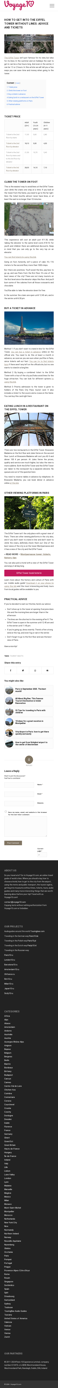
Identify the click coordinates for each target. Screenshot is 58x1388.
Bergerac (8, 1056)
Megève (7, 1193)
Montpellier (9, 1211)
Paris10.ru (8, 955)
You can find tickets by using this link (20, 257)
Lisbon (7, 1171)
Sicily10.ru (8, 993)
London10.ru (9, 960)
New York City (10, 1222)
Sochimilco (9, 1285)
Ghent (7, 1137)
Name (40, 784)
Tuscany (8, 1315)
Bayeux (7, 1049)
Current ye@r (40, 850)
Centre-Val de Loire (13, 1086)
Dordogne (8, 1115)
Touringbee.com (37, 931)
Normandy (8, 1230)
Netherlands (9, 1219)
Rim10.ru (8, 979)
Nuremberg (9, 1244)
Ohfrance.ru (9, 974)
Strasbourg (9, 1296)
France (7, 1130)
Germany (8, 1134)
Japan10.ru (9, 988)
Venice (7, 1329)
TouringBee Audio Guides (15, 1311)
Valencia (8, 1322)
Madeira (7, 1185)
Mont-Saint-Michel (12, 1208)
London (7, 1178)
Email (39, 794)
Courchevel (9, 1104)
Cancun (7, 1078)
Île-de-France (10, 1156)
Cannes (7, 1082)
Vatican (7, 1326)
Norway (7, 1237)
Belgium (7, 1053)
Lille (6, 1167)
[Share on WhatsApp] (35, 670)
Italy (6, 1163)
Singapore (8, 1281)
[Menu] (50, 5)
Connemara (9, 1097)
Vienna (7, 1333)
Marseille (8, 1189)
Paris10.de (33, 936)
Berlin (6, 1060)
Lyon (6, 1182)
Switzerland (9, 1300)
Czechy (7, 1112)
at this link (14, 483)
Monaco (8, 1204)
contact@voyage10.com (15, 902)
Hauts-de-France (12, 1149)
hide (17, 83)
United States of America (15, 1318)
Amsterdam (9, 1027)
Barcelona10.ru (10, 965)
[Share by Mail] (47, 670)
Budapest (8, 1075)
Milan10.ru (8, 984)
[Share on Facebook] (10, 670)
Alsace (7, 1023)
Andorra (7, 1031)
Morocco (8, 1215)
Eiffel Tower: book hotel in (29, 573)
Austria (7, 1038)
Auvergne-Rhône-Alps (14, 1042)
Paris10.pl (32, 941)
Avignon (7, 1045)
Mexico (7, 1197)
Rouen (7, 1278)
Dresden (8, 1119)
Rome (7, 1274)
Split (6, 1292)
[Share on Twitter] (23, 670)
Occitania (8, 1252)
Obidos (7, 1248)
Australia (8, 1034)
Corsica (7, 1101)
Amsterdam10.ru (11, 969)
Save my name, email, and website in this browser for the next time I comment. (27, 813)
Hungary (8, 1152)
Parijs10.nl (32, 945)
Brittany (7, 1071)
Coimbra (8, 1093)
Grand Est (8, 1141)
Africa (7, 1016)
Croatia (7, 1108)
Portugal (8, 1263)
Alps (6, 1019)
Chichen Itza (10, 1090)
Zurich (7, 1337)
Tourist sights (16, 656)
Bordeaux (8, 1067)
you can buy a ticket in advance (26, 352)
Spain (6, 1289)
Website (40, 803)
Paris (6, 1256)
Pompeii (7, 1259)
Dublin (7, 1123)
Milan (6, 1200)
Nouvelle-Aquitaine (12, 1241)
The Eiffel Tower (11, 58)
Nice (6, 1226)
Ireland (7, 1160)
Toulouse (8, 1307)
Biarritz (7, 1064)
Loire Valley (9, 1174)
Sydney (7, 1303)
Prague (7, 1267)
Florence (8, 1126)
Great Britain (10, 1145)
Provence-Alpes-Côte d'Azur (17, 1270)
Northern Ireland (11, 1233)
